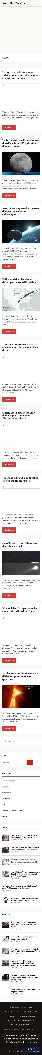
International (7, 792)
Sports (4, 816)
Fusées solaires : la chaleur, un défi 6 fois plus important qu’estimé (20, 676)
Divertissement (8, 781)
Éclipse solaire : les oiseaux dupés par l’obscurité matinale (20, 281)
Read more (9, 127)
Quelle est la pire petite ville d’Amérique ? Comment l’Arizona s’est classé (18, 415)
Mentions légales (27, 1016)
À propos (11, 1016)
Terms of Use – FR (29, 1012)
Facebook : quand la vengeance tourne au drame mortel (20, 479)
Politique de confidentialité (21, 1020)
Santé (4, 804)
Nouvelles (6, 798)
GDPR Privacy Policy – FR (21, 1007)
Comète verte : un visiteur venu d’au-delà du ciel (20, 544)
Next (11, 741)
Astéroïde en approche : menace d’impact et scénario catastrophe (21, 211)
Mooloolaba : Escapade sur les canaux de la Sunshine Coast (19, 610)
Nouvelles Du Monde (15, 3)
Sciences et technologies (12, 810)
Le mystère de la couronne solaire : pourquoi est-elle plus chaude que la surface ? (20, 75)
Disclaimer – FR (11, 1012)
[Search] (30, 762)
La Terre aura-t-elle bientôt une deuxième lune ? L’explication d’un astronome (21, 143)
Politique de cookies (21, 1025)
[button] (32, 3)
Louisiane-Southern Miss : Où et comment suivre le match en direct (20, 347)
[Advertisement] (21, 29)
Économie (6, 787)
